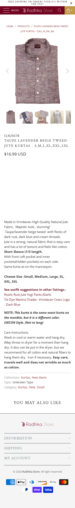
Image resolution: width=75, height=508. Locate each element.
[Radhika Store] (37, 10)
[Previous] (8, 71)
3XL (62, 171)
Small (41, 387)
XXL (50, 171)
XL (39, 171)
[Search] (60, 10)
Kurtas (25, 377)
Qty (7, 190)
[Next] (67, 71)
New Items (39, 377)
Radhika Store (31, 471)
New (32, 387)
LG (29, 171)
